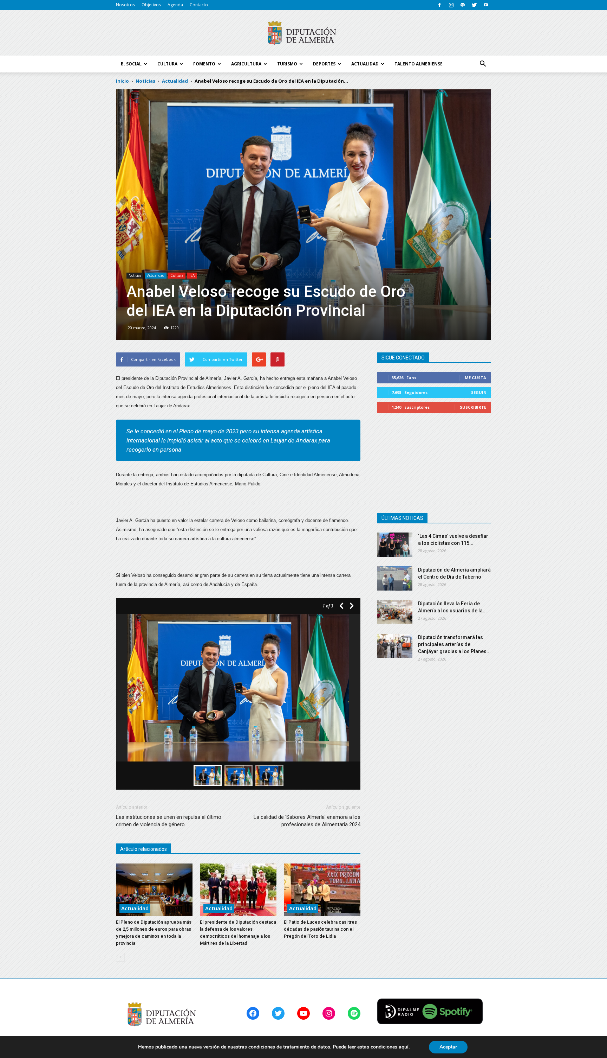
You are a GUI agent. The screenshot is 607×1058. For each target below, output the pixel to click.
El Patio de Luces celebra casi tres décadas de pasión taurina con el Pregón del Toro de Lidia (320, 929)
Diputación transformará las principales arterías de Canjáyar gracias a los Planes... (454, 644)
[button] (482, 64)
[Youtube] (486, 5)
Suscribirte (473, 407)
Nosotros (125, 5)
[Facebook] (439, 5)
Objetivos (151, 5)
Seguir (478, 392)
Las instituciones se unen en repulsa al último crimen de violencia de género (168, 821)
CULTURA (167, 64)
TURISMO (287, 64)
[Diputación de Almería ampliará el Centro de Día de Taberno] (394, 578)
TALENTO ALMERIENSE (418, 64)
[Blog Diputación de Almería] (303, 33)
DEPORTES (324, 64)
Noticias (135, 275)
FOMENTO (204, 64)
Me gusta (475, 377)
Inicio (122, 81)
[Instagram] (451, 5)
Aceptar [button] (448, 1047)
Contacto (199, 5)
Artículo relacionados (143, 849)
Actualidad (155, 275)
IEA (192, 275)
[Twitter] (474, 5)
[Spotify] (462, 5)
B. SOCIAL (131, 64)
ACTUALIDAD (365, 64)
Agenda (175, 5)
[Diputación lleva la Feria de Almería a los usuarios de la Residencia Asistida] (394, 612)
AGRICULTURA (246, 64)
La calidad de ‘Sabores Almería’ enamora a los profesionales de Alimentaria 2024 (307, 821)
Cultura (176, 275)
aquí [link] (404, 1047)
